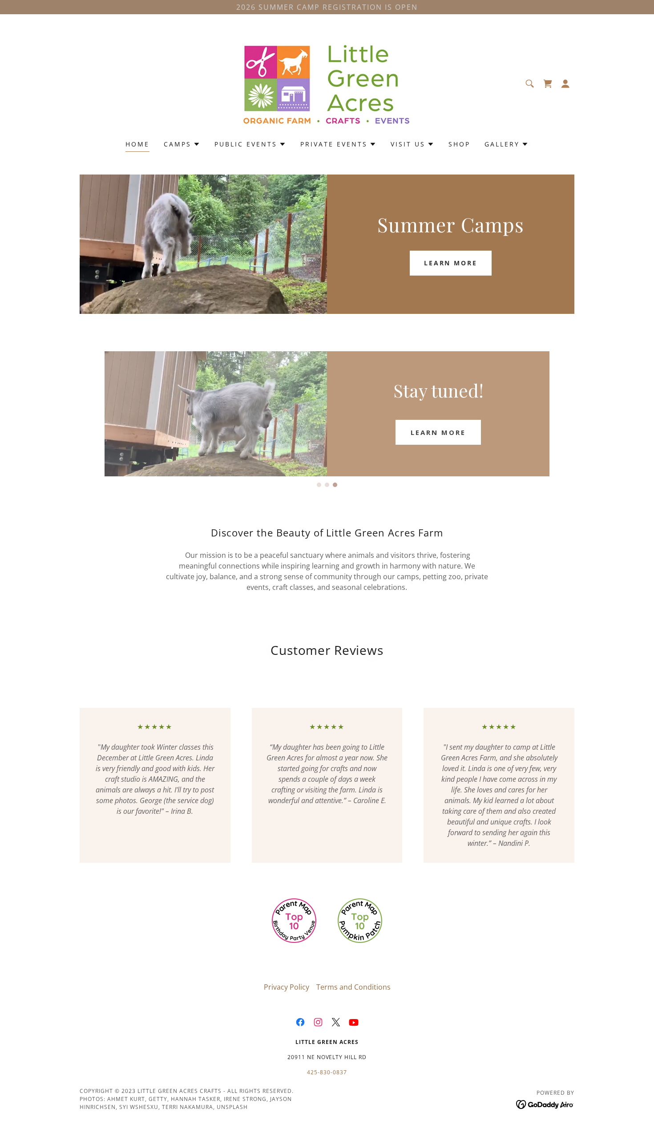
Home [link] (137, 144)
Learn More (451, 263)
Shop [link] (459, 144)
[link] (327, 83)
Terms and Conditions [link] (353, 987)
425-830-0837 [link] (327, 1072)
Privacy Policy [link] (286, 987)
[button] (565, 84)
